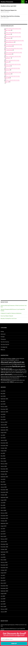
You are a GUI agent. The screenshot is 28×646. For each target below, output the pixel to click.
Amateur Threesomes (7, 2)
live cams (8, 371)
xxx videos (10, 382)
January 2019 (4, 541)
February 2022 (4, 463)
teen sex (24, 376)
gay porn (23, 364)
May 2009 (3, 601)
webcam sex (4, 382)
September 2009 (4, 591)
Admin (8, 11)
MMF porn (17, 371)
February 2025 (4, 406)
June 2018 (3, 557)
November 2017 (4, 567)
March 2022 (3, 461)
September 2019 (4, 523)
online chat (24, 372)
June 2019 (3, 531)
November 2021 (4, 471)
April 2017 (3, 580)
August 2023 (3, 432)
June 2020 (3, 502)
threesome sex (14, 380)
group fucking (3, 366)
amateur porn (4, 358)
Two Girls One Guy (5, 341)
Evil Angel (14, 364)
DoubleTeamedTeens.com (6, 364)
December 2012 (4, 585)
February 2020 (4, 513)
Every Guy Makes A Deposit (7, 315)
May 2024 (3, 417)
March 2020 (3, 510)
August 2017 (3, 572)
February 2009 (4, 609)
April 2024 (3, 419)
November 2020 (4, 492)
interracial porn (15, 369)
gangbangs (19, 364)
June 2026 (3, 391)
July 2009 (3, 596)
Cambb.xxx (16, 360)
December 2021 (4, 468)
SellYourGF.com (20, 374)
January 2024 (4, 424)
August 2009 (3, 593)
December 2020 (4, 489)
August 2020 (3, 500)
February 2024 (4, 422)
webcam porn (22, 380)
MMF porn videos (23, 371)
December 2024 (4, 409)
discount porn (7, 362)
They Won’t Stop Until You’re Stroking (10, 16)
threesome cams (9, 378)
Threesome (3, 339)
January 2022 (4, 466)
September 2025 (4, 398)
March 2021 (3, 484)
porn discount (6, 374)
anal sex (2, 360)
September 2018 (4, 552)
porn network (15, 374)
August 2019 (3, 526)
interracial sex (22, 369)
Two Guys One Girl (5, 344)
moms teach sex (12, 372)
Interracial (3, 334)
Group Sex (9, 366)
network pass (19, 372)
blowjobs (11, 360)
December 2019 (4, 515)
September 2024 (4, 411)
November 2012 (4, 588)
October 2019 (4, 520)
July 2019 (3, 528)
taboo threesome (13, 376)
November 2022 (4, 445)
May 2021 (3, 481)
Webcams (3, 349)
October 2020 (4, 494)
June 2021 (3, 479)
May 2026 (3, 393)
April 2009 (3, 604)
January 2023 (4, 440)
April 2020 (3, 507)
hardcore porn (18, 366)
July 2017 (3, 575)
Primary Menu (26, 1)
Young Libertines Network (18, 382)
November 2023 (4, 427)
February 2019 (4, 539)
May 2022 (3, 455)
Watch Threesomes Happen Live (9, 10)
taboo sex (7, 376)
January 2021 (4, 487)
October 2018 (4, 549)
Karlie (7, 17)
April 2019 (3, 533)
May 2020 (3, 505)
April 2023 (3, 437)
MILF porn (13, 371)
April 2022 (3, 458)
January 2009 (4, 611)
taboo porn (3, 376)
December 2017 (4, 565)
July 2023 (3, 435)
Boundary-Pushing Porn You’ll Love (9, 318)
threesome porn (16, 378)
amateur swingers (11, 358)
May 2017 (3, 578)
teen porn (19, 376)
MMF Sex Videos (5, 372)
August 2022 (3, 450)
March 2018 (3, 559)
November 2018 (4, 546)
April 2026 (3, 396)
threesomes (5, 380)
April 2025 (3, 404)
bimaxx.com (6, 360)
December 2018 (4, 544)
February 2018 (4, 562)
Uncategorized (4, 347)
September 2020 (4, 497)
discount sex (18, 362)
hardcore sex (6, 369)
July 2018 (3, 554)
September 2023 (4, 430)
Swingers (3, 336)
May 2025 (3, 401)
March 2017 (3, 583)
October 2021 (4, 474)
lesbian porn (3, 371)
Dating (2, 331)
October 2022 (4, 448)
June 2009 (3, 598)
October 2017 (4, 570)
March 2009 (3, 606)
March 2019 (3, 536)
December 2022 (4, 443)
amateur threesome (20, 358)
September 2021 (4, 476)
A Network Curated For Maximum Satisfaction (11, 313)
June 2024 (3, 414)
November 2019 (4, 518)
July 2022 (3, 453)
